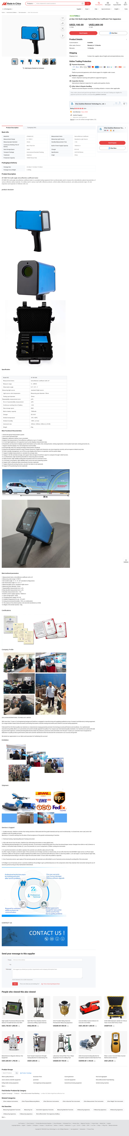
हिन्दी (88, 1125)
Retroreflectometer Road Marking (105, 1080)
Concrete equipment (69, 1080)
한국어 (78, 1125)
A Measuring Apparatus (83, 1110)
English (23, 1125)
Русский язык (49, 1125)
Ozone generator (69, 1076)
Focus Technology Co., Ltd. (53, 1129)
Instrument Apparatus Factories (45, 1110)
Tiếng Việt (104, 1125)
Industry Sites (76, 1123)
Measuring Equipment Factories (11, 1110)
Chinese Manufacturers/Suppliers (44, 1123)
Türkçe (98, 1125)
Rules (126, 9)
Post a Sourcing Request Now (50, 984)
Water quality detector (8, 1076)
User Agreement (74, 1129)
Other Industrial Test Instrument (71, 1101)
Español (29, 1125)
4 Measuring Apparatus (116, 1110)
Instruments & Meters (12, 12)
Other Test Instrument (33, 12)
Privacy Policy (90, 1129)
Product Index (95, 1123)
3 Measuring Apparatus (100, 1110)
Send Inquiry (83, 33)
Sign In (72, 119)
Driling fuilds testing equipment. (10, 1083)
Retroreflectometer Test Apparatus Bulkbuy (48, 1114)
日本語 (83, 1125)
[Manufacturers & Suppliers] (11, 3)
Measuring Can (28, 1110)
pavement (36, 1080)
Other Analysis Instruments (10, 1101)
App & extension (105, 9)
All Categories (8, 9)
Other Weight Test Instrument (115, 1101)
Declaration (82, 1129)
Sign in (125, 4)
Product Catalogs (26, 1073)
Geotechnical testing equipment (73, 1083)
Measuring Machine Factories (65, 1110)
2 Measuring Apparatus (9, 1114)
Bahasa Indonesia (113, 1125)
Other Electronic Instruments (51, 1101)
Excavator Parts (37, 1076)
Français (42, 1125)
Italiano (56, 1125)
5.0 (105, 130)
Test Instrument (22, 12)
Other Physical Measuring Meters (31, 1101)
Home (3, 12)
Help (96, 9)
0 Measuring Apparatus (26, 1114)
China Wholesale (57, 1123)
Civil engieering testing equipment (42, 1083)
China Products (30, 1123)
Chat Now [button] (114, 33)
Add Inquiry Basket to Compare (34, 68)
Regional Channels (85, 1123)
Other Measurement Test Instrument (93, 1101)
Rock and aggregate (101, 1076)
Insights (109, 1123)
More (3, 1117)
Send (15, 984)
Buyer (87, 9)
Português (35, 1125)
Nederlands (68, 1125)
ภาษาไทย (93, 1125)
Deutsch (61, 1125)
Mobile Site (102, 1123)
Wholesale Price (67, 1123)
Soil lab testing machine (102, 1083)
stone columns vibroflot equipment (11, 1080)
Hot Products (21, 1123)
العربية (73, 1125)
